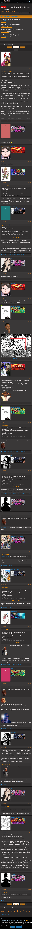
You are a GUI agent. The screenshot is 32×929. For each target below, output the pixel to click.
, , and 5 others (16, 403)
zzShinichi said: (5, 764)
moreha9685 (15, 569)
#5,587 (29, 298)
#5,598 (29, 803)
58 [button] (3, 31)
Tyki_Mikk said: (5, 225)
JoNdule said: (5, 186)
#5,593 (29, 551)
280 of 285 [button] (16, 47)
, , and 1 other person (14, 120)
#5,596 (29, 683)
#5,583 (29, 161)
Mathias (13, 455)
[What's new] (27, 1)
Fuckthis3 (14, 125)
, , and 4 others (14, 451)
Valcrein (13, 168)
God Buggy (14, 207)
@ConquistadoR (5, 527)
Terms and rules (11, 920)
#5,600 (29, 889)
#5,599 (29, 832)
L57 (12, 259)
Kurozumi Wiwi (15, 306)
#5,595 (29, 626)
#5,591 (29, 470)
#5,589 (29, 378)
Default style (5, 918)
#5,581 (29, 68)
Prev (10, 47)
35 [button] (3, 36)
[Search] (30, 1)
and (7, 565)
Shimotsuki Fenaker (17, 536)
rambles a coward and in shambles (8, 12)
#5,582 (29, 140)
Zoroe (13, 363)
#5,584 (29, 182)
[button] (1, 1)
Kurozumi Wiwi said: (6, 71)
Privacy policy (19, 920)
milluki (13, 146)
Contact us (3, 920)
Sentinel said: (5, 554)
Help (24, 920)
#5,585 (29, 221)
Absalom (4, 11)
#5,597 (29, 747)
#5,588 (29, 321)
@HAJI (20, 706)
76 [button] (3, 26)
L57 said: (4, 892)
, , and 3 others (15, 532)
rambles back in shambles (23, 12)
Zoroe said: (4, 425)
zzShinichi (14, 611)
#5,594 (29, 584)
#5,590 (29, 422)
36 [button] (3, 21)
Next (22, 47)
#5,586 (29, 273)
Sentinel (13, 498)
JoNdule (13, 668)
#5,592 (29, 513)
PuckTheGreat (15, 817)
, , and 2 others (11, 358)
